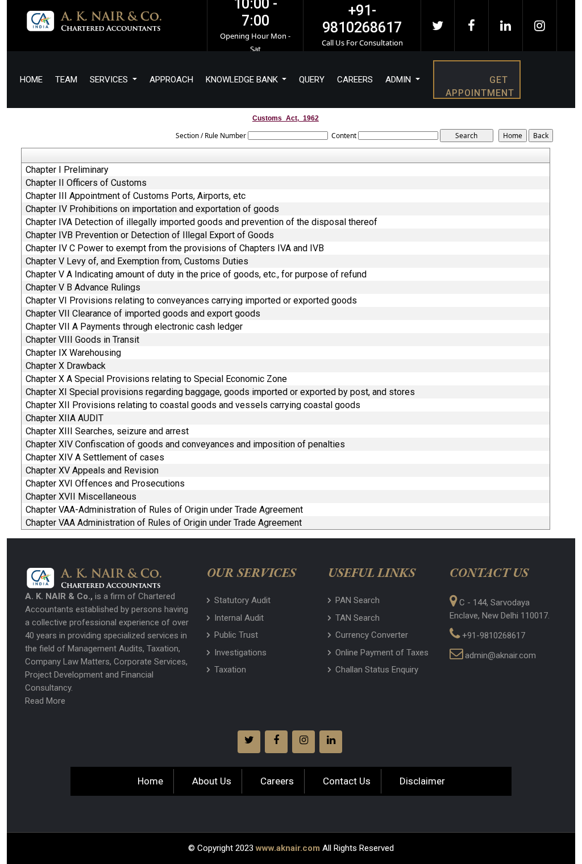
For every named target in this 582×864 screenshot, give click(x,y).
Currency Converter (371, 635)
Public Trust (236, 635)
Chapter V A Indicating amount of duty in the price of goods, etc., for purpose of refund (196, 274)
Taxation (230, 669)
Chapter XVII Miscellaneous (81, 496)
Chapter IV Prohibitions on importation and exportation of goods (152, 209)
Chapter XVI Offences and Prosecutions (105, 483)
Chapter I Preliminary (67, 170)
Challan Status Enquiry (376, 669)
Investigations (240, 652)
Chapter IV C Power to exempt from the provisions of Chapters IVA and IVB (175, 248)
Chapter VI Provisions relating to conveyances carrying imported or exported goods (191, 300)
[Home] (109, 20)
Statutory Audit (242, 600)
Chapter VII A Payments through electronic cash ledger (134, 326)
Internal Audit (239, 618)
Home (31, 79)
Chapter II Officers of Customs (86, 183)
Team (66, 79)
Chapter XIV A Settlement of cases (95, 457)
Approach (171, 79)
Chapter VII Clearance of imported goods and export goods (143, 313)
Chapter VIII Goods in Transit (82, 339)
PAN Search (357, 600)
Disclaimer (422, 781)
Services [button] (110, 79)
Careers (355, 79)
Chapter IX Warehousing (73, 353)
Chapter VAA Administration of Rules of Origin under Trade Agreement (164, 522)
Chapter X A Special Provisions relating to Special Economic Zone (156, 379)
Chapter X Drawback (66, 366)
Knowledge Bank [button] (243, 79)
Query (312, 79)
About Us (211, 781)
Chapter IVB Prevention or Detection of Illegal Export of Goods (150, 235)
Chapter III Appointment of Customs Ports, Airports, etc (136, 196)
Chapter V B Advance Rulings (83, 287)
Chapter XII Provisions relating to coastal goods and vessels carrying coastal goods (193, 405)
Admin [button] (399, 79)
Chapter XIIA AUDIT (64, 418)
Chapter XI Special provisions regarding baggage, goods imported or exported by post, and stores (220, 392)
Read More (45, 701)
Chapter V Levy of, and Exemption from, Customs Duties (137, 261)
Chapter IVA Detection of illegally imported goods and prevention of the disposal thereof (201, 222)
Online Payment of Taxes (382, 652)
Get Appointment (480, 86)
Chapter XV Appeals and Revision (92, 470)
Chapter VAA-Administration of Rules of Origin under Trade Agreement (164, 509)
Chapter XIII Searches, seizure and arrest (107, 431)
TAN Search (357, 618)
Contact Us (347, 781)
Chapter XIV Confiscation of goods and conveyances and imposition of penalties (185, 444)
